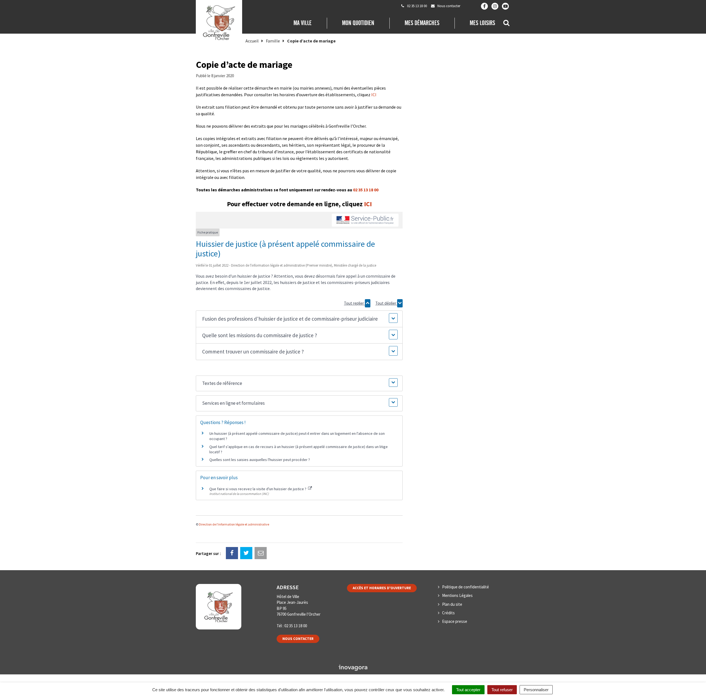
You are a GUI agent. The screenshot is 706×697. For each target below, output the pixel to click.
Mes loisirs (482, 23)
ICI (373, 94)
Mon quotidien (358, 23)
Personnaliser (536, 689)
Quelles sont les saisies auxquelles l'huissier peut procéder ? (259, 459)
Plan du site (452, 604)
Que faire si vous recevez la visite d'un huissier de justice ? (258, 488)
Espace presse (454, 621)
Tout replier (354, 303)
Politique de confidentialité (465, 586)
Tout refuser (502, 689)
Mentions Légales (457, 595)
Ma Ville (302, 23)
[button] (299, 319)
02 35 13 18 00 (365, 189)
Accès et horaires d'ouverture (382, 588)
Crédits (448, 612)
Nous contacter (298, 638)
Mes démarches (422, 23)
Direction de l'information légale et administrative (234, 524)
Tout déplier (386, 303)
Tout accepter (468, 689)
